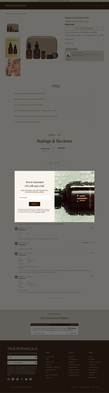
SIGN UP (34, 204)
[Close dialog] (92, 173)
